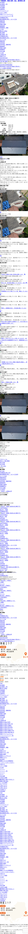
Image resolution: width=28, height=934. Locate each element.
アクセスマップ (4, 11)
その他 (2, 29)
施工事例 (2, 32)
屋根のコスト (3, 757)
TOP (1, 683)
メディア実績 (3, 766)
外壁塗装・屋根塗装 (5, 44)
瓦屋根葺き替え (4, 17)
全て (2, 471)
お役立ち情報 (3, 777)
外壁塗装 (2, 22)
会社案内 (2, 2)
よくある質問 (3, 782)
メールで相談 (3, 641)
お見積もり (3, 789)
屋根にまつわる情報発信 (6, 761)
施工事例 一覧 (3, 34)
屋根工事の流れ (4, 781)
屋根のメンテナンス (5, 755)
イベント (2, 769)
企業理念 (2, 9)
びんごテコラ (3, 784)
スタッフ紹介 (3, 12)
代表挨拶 (2, 5)
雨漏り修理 (3, 24)
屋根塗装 (2, 21)
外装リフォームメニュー (6, 14)
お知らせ (2, 764)
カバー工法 (3, 39)
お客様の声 (3, 54)
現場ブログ (3, 56)
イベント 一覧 (3, 771)
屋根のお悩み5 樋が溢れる (7, 732)
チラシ (2, 774)
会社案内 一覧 (3, 4)
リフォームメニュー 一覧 (6, 735)
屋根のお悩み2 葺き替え (6, 727)
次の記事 (2, 464)
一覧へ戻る (3, 466)
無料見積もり (11, 641)
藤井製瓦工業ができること (7, 779)
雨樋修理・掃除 (4, 27)
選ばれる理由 (3, 31)
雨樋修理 (2, 49)
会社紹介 (2, 759)
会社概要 (2, 7)
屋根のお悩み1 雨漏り (6, 725)
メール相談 (3, 68)
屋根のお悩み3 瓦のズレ (6, 729)
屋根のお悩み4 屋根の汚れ (7, 730)
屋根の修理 (3, 754)
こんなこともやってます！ (7, 762)
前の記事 (2, 462)
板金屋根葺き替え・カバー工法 (8, 19)
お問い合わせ (3, 786)
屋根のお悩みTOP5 (5, 722)
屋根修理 (2, 26)
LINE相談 (8, 68)
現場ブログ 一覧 (4, 752)
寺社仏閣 (2, 51)
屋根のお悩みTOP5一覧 (6, 724)
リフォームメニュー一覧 (6, 16)
